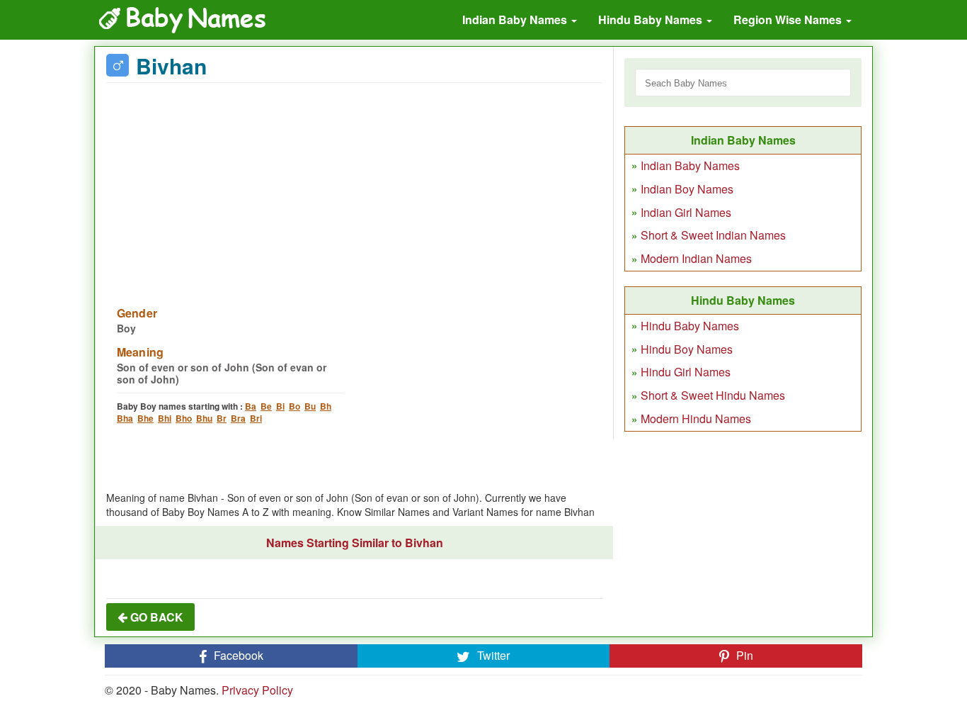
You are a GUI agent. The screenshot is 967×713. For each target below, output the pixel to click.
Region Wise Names (789, 19)
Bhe (145, 418)
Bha (125, 418)
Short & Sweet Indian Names (713, 235)
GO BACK (155, 617)
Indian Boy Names (687, 189)
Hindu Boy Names (687, 349)
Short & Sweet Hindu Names (713, 395)
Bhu (204, 418)
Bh (325, 406)
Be (266, 406)
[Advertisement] (354, 185)
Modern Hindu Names (696, 418)
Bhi (164, 418)
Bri (256, 418)
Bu (310, 406)
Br (222, 418)
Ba (250, 406)
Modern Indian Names (696, 258)
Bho (184, 418)
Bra (238, 418)
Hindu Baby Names (651, 19)
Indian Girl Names (686, 212)
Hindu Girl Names (686, 372)
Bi (280, 406)
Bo (294, 406)
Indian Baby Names (516, 19)
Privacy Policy (257, 690)
